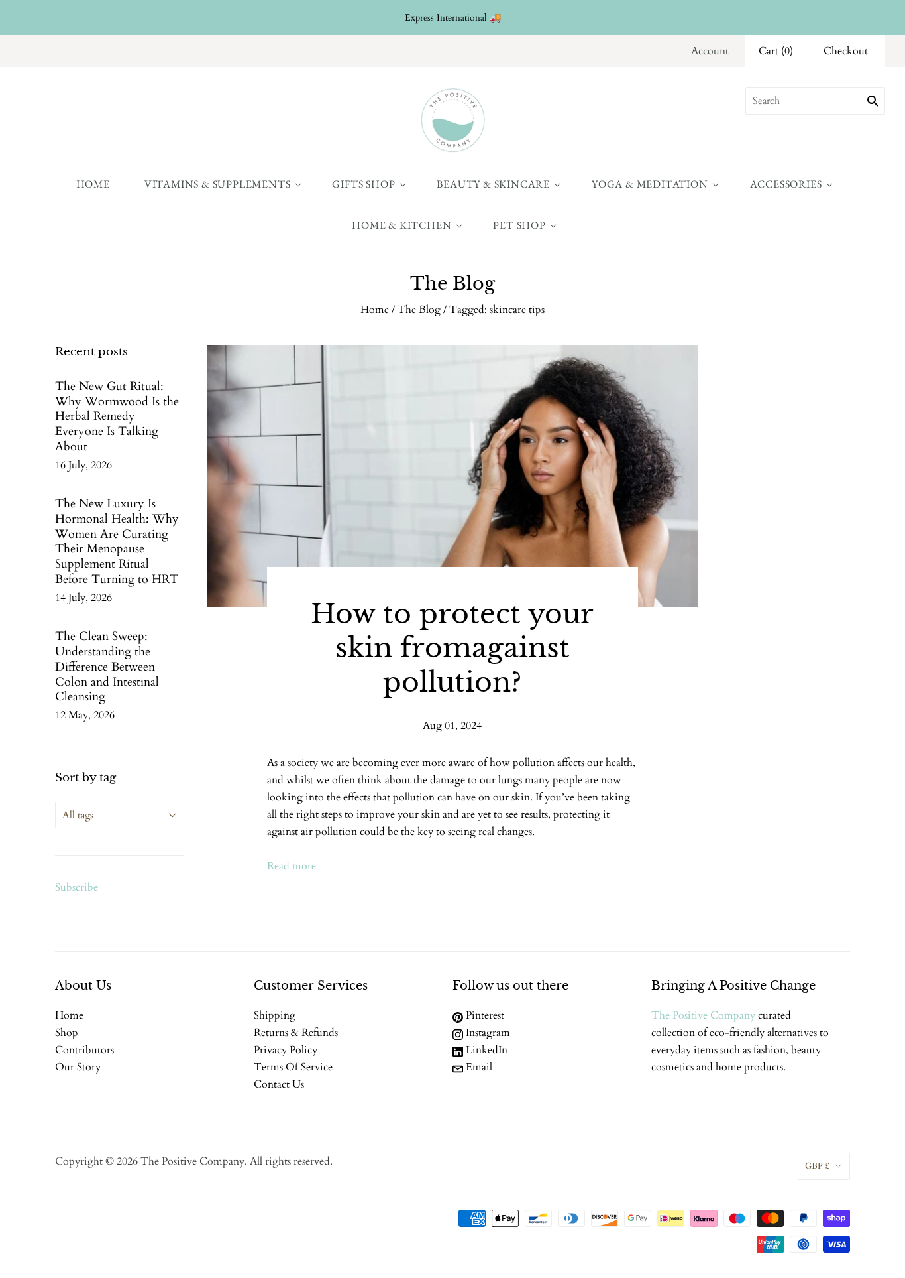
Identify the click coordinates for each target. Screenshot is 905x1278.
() (776, 51)
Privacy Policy (285, 1050)
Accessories (786, 184)
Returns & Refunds (296, 1032)
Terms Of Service (293, 1067)
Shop (66, 1032)
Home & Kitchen (401, 225)
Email (477, 1067)
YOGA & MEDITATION (650, 184)
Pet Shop (519, 225)
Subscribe (76, 887)
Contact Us (279, 1084)
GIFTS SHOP (363, 184)
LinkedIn (485, 1050)
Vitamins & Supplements (217, 184)
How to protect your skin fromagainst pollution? (452, 648)
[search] (815, 101)
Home (93, 184)
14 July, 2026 (83, 597)
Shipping (274, 1015)
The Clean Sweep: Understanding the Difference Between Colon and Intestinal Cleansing (107, 666)
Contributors (84, 1050)
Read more (291, 866)
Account (710, 51)
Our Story (78, 1067)
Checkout (846, 51)
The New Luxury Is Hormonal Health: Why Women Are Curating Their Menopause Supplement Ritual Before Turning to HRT (117, 541)
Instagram (486, 1032)
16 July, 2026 (83, 465)
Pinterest (483, 1015)
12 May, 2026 (85, 715)
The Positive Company (703, 1015)
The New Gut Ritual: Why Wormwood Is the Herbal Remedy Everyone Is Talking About (117, 416)
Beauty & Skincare (493, 184)
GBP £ (817, 1166)
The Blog (419, 309)
